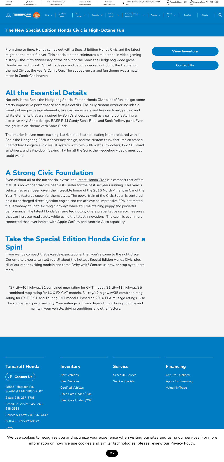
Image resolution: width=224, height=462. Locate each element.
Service (120, 366)
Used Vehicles (69, 381)
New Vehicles (69, 375)
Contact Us (185, 65)
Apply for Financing (179, 381)
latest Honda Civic (91, 180)
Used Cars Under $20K (76, 400)
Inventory (70, 366)
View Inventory (185, 51)
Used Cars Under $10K (76, 394)
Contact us (98, 264)
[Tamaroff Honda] (22, 15)
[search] (220, 15)
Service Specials (124, 381)
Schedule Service (124, 375)
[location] (123, 3)
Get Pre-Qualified (178, 375)
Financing (176, 366)
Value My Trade (176, 388)
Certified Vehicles (72, 388)
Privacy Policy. (182, 443)
